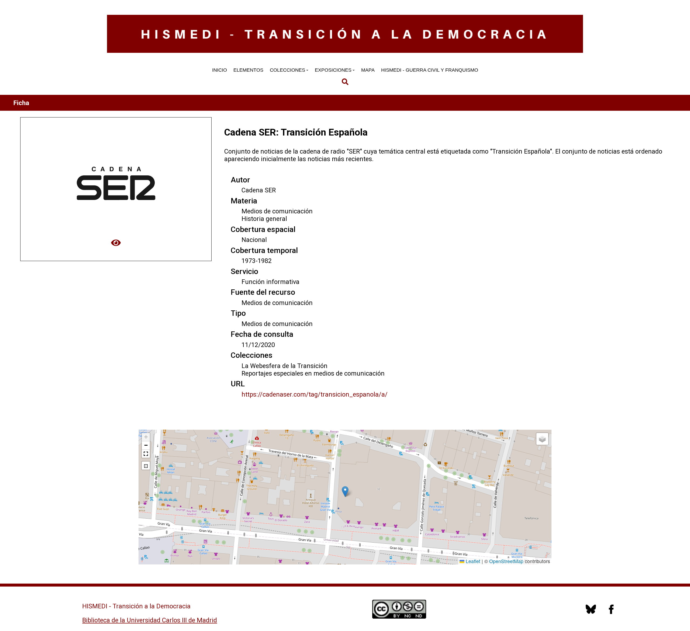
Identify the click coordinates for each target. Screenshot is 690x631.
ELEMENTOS (248, 70)
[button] (345, 491)
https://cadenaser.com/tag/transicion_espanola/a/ (315, 394)
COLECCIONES (287, 70)
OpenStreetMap (506, 561)
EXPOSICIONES (333, 70)
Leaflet (472, 561)
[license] (591, 612)
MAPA (368, 70)
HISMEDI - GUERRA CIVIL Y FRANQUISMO (429, 70)
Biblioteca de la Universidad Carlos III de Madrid (149, 620)
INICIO (219, 70)
